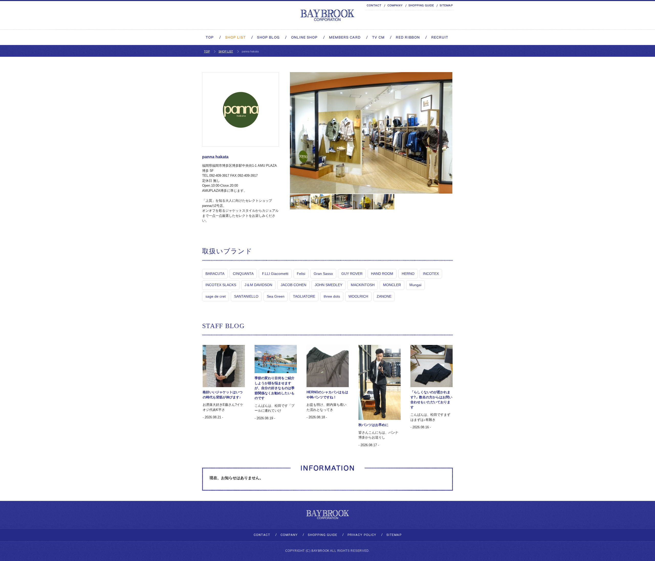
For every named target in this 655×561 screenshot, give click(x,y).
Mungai (415, 285)
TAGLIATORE (304, 296)
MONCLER (392, 285)
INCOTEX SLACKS (220, 285)
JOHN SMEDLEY (328, 285)
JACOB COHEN (293, 285)
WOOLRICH (358, 296)
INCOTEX (431, 274)
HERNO (408, 274)
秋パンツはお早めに (373, 425)
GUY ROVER (352, 274)
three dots (332, 296)
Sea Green (276, 296)
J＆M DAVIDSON (258, 285)
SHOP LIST (226, 51)
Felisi (301, 274)
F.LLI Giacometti (275, 274)
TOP (207, 51)
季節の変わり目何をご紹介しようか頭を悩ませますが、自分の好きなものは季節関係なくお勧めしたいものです (274, 388)
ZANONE (384, 296)
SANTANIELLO (246, 296)
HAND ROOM (382, 274)
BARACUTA (214, 274)
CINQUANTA (243, 274)
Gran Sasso (323, 274)
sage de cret (215, 296)
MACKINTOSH (363, 285)
